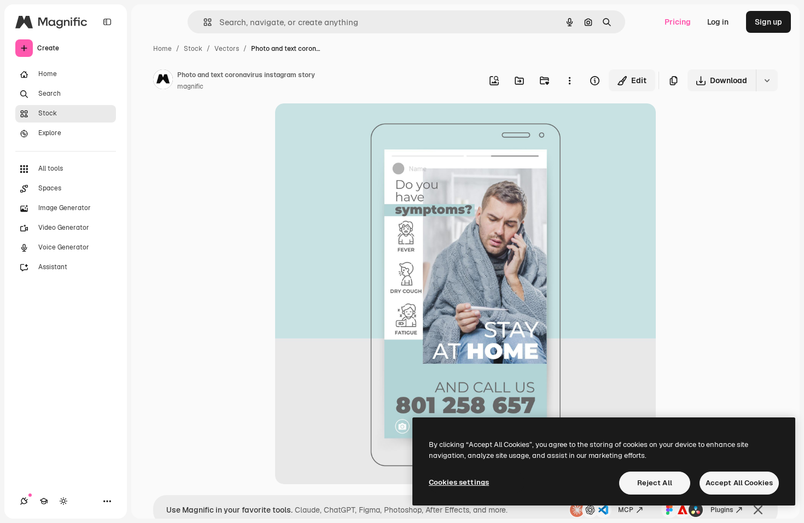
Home (162, 48)
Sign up (768, 22)
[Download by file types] (767, 80)
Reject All (654, 482)
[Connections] (24, 501)
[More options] (569, 80)
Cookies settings (459, 482)
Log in (718, 22)
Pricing (678, 22)
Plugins (721, 509)
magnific (190, 86)
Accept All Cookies (739, 482)
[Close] (758, 509)
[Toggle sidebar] (107, 22)
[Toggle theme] (63, 501)
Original (345, 124)
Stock (193, 48)
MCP (625, 509)
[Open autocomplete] (203, 22)
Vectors (226, 48)
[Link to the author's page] (163, 80)
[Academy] (44, 501)
